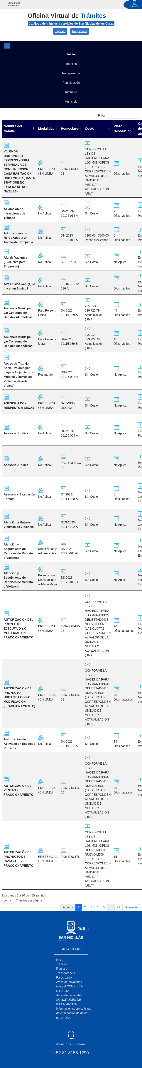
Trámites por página (28, 900)
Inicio (59, 959)
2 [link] (85, 907)
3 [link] (91, 907)
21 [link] (118, 907)
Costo (89, 128)
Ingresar (60, 31)
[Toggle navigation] (7, 45)
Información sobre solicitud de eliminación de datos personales (73, 1013)
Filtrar (102, 115)
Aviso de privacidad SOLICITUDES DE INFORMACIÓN (69, 1000)
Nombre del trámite (13, 128)
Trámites (61, 964)
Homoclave (70, 128)
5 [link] (104, 907)
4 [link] (97, 907)
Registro (61, 968)
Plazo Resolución (123, 128)
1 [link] (79, 907)
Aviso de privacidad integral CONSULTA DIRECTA (69, 986)
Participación (64, 977)
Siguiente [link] (131, 907)
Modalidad (46, 128)
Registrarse (79, 31)
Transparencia (65, 973)
